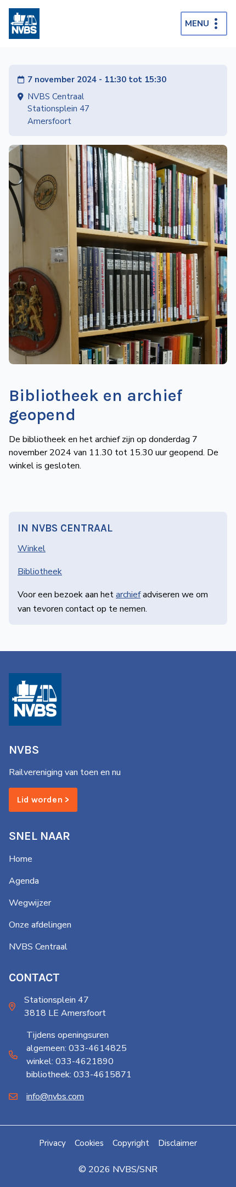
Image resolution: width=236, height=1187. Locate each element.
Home (20, 859)
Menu (197, 23)
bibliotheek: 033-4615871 (79, 1075)
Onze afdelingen (40, 925)
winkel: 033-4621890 (70, 1061)
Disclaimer (177, 1143)
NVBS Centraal (38, 947)
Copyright (131, 1143)
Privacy (52, 1143)
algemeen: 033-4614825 (76, 1048)
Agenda (24, 881)
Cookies (89, 1143)
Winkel (32, 548)
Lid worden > (43, 799)
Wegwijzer (30, 903)
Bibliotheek (40, 572)
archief (128, 595)
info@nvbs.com (55, 1096)
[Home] (24, 23)
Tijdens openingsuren (67, 1035)
